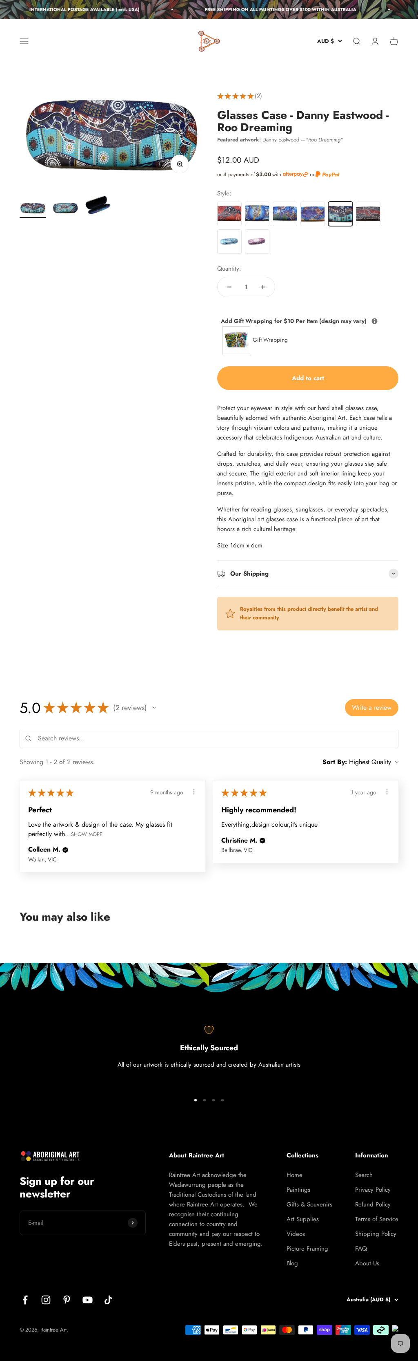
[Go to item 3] (98, 206)
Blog (292, 1263)
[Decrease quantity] (229, 287)
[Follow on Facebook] (25, 1299)
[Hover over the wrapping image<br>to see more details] (374, 321)
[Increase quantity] (263, 287)
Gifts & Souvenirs (309, 1204)
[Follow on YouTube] (87, 1299)
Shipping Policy (375, 1233)
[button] (154, 708)
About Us (367, 1263)
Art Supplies (303, 1219)
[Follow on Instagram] (45, 1299)
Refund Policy (373, 1204)
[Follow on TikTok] (108, 1299)
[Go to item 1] (33, 209)
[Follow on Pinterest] (66, 1299)
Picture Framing (307, 1248)
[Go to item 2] (65, 209)
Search (364, 1174)
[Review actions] (194, 792)
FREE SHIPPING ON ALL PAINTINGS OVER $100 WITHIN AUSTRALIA (273, 9)
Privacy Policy (373, 1189)
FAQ (361, 1248)
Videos (296, 1233)
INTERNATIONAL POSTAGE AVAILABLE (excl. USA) (77, 9)
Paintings (298, 1189)
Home (294, 1174)
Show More (86, 834)
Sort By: (334, 762)
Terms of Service (376, 1219)
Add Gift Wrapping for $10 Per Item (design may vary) (308, 320)
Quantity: (229, 268)
